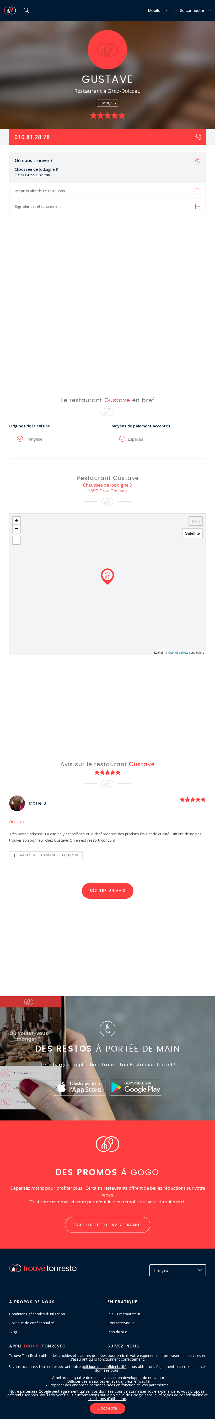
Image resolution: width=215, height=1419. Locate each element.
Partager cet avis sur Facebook (47, 855)
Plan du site (117, 1332)
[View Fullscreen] (16, 540)
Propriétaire (41, 190)
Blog (13, 1332)
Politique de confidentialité (31, 1323)
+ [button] (16, 520)
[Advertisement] (107, 301)
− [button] (16, 528)
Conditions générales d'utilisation (37, 1314)
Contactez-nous (121, 1323)
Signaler (38, 206)
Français (161, 1270)
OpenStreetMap (178, 652)
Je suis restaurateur (124, 1314)
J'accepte (107, 1408)
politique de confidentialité (104, 1366)
